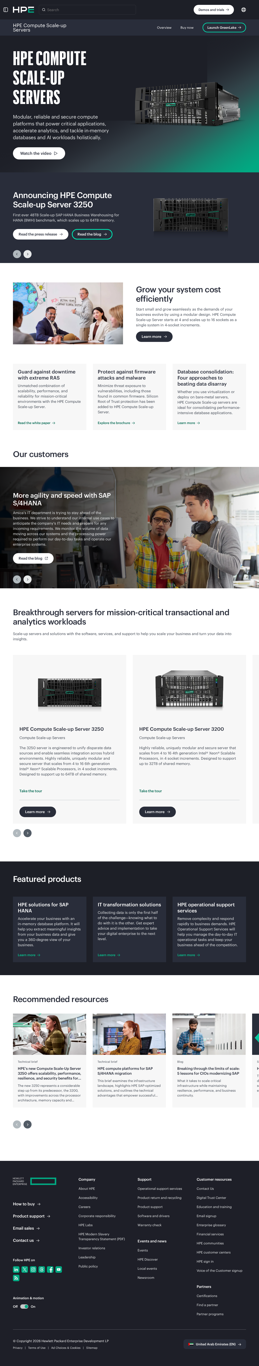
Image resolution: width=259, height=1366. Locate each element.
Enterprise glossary (211, 1225)
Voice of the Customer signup (219, 1270)
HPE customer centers (214, 1252)
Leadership (87, 1257)
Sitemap (92, 1348)
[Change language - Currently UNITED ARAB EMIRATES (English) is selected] (243, 9)
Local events (147, 1268)
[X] (24, 1269)
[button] (6, 10)
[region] (129, 217)
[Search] (43, 9)
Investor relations (92, 1248)
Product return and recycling (160, 1198)
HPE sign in (205, 1261)
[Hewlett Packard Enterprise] (23, 10)
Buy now (187, 27)
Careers (84, 1207)
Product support (150, 1207)
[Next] (27, 254)
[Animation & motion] (24, 1306)
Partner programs (210, 1314)
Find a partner (207, 1305)
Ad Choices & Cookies (66, 1348)
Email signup (206, 1216)
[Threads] (41, 1269)
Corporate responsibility (97, 1216)
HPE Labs (86, 1225)
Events (143, 1250)
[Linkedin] (16, 1269)
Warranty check (149, 1225)
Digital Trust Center (211, 1198)
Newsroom (146, 1278)
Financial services (210, 1234)
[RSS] (16, 1278)
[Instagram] (33, 1269)
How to (24, 1203)
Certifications (207, 1296)
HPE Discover (148, 1259)
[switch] (22, 1306)
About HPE (87, 1189)
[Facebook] (50, 1269)
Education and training (214, 1207)
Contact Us (205, 1189)
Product (29, 1216)
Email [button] (23, 1228)
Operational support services (160, 1189)
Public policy (88, 1266)
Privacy (17, 1348)
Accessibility (88, 1198)
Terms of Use (37, 1348)
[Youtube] (58, 1269)
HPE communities (210, 1243)
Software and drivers (154, 1216)
